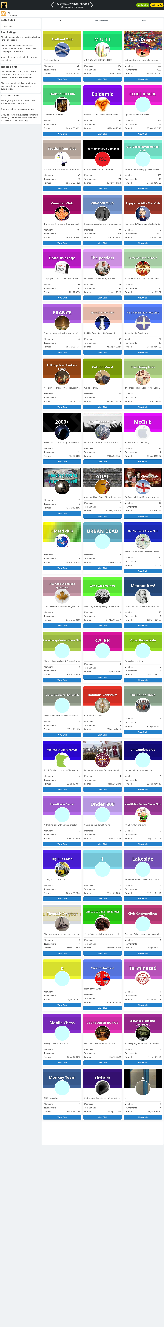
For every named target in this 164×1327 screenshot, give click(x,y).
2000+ (62, 421)
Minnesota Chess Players (62, 749)
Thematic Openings (62, 913)
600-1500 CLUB (102, 203)
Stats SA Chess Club (102, 312)
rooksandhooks (62, 476)
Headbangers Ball (102, 422)
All (60, 20)
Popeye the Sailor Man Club (143, 203)
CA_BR (102, 640)
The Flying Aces (143, 367)
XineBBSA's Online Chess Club (143, 804)
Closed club (62, 531)
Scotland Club (62, 39)
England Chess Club (143, 476)
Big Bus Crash (62, 859)
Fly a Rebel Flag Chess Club (143, 312)
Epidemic (102, 94)
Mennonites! (143, 585)
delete (102, 1077)
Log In (159, 5)
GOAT (102, 476)
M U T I (102, 39)
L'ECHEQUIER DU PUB (102, 1023)
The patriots (102, 257)
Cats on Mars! (102, 367)
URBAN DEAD (102, 531)
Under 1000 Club (62, 94)
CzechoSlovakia (102, 968)
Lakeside (142, 858)
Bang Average (62, 257)
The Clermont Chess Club (143, 531)
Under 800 (102, 804)
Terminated (143, 968)
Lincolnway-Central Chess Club (62, 640)
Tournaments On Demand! (102, 148)
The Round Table (142, 695)
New (144, 20)
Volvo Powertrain (143, 640)
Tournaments (101, 20)
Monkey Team (62, 1077)
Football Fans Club (62, 148)
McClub (143, 421)
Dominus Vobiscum (102, 695)
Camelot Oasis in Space (143, 258)
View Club (62, 79)
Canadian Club (62, 203)
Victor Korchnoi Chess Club (62, 695)
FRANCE (62, 312)
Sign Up (144, 5)
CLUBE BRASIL (142, 94)
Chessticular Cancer (62, 804)
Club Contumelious (142, 913)
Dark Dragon (143, 39)
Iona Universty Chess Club (102, 749)
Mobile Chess (62, 1022)
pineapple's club (143, 749)
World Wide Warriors (102, 585)
